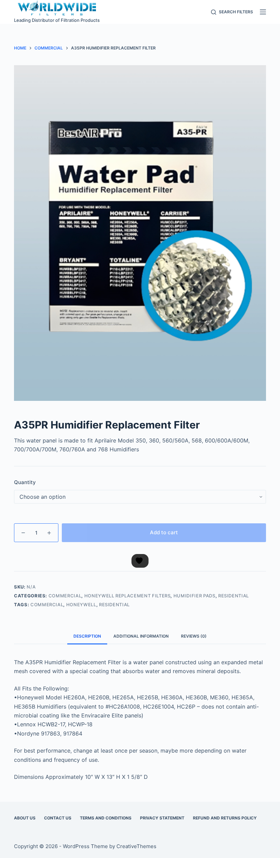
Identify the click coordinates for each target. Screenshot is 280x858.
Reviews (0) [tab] (194, 636)
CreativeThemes (136, 846)
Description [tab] (87, 636)
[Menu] (263, 12)
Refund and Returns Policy (225, 817)
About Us (25, 817)
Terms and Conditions (105, 817)
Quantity (25, 482)
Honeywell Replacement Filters (127, 595)
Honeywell (81, 604)
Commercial (65, 595)
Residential (233, 595)
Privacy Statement (162, 817)
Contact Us (57, 817)
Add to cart (164, 532)
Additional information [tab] (141, 636)
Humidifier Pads (194, 595)
